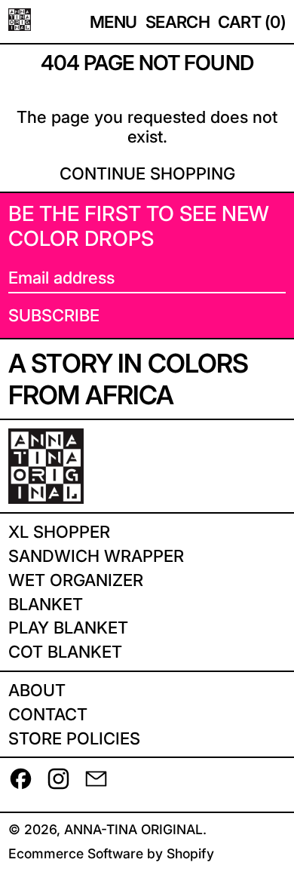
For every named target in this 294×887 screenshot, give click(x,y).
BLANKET (45, 604)
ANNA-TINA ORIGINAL (133, 829)
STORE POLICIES (74, 738)
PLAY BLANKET (68, 627)
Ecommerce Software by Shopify (111, 853)
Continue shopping (147, 173)
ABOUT (37, 690)
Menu (113, 22)
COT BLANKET (65, 651)
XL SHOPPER (59, 532)
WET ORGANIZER (75, 580)
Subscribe (54, 315)
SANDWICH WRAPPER (96, 556)
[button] (177, 22)
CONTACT (47, 714)
